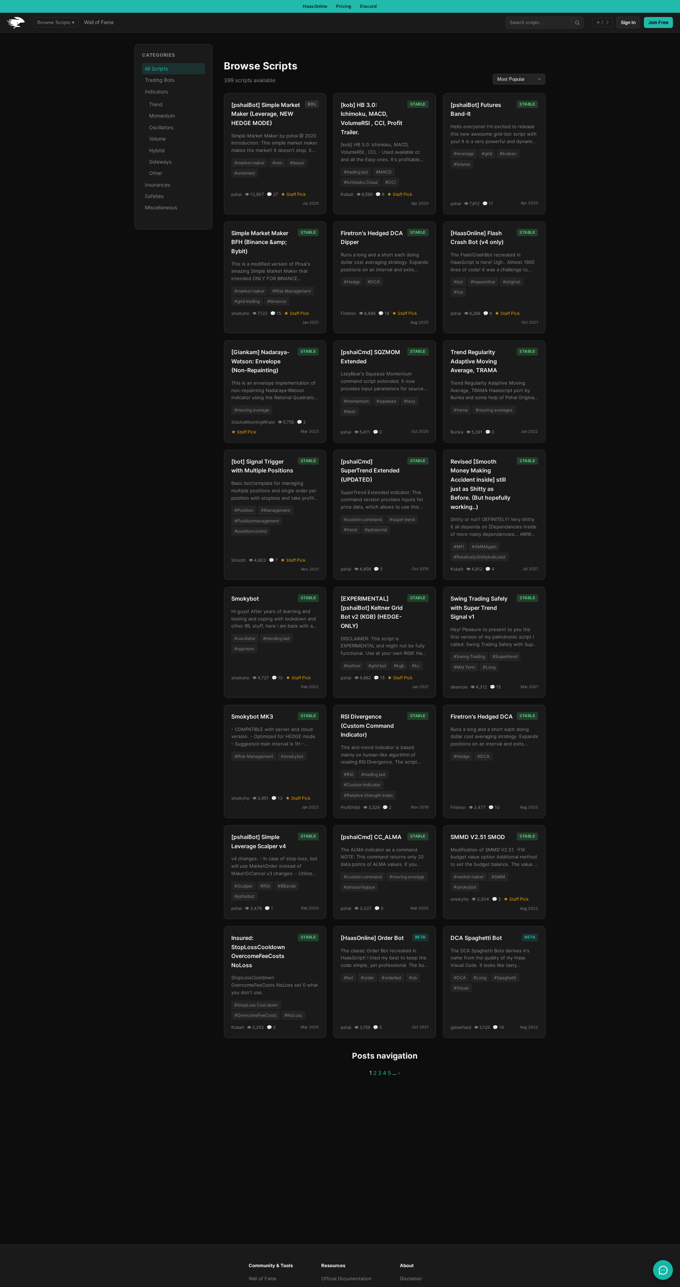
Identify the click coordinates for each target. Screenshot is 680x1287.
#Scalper (243, 886)
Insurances (157, 185)
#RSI (348, 774)
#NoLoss (293, 1015)
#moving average (251, 410)
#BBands (287, 886)
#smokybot (292, 756)
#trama (461, 410)
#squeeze (386, 401)
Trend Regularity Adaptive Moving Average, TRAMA (473, 361)
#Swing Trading (469, 656)
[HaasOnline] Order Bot (372, 937)
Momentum (162, 116)
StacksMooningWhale (253, 422)
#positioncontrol (250, 531)
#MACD (384, 172)
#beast (297, 162)
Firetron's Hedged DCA (481, 716)
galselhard (460, 1027)
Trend (156, 104)
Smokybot (245, 598)
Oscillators (161, 127)
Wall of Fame (99, 22)
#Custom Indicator (362, 784)
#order (367, 977)
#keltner (352, 665)
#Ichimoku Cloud (361, 182)
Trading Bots (159, 80)
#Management (275, 510)
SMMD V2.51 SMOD (477, 836)
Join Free (658, 22)
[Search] (577, 22)
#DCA (374, 281)
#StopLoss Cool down (256, 1005)
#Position (243, 510)
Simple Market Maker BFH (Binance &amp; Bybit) (259, 242)
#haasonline (483, 281)
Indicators (156, 92)
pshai (236, 194)
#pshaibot (244, 896)
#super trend (402, 519)
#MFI (459, 546)
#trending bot (276, 638)
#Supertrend (505, 656)
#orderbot (391, 977)
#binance (276, 301)
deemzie (459, 687)
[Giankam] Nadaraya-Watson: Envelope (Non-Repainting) (260, 361)
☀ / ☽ (602, 22)
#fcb (458, 292)
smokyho (240, 313)
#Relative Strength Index (368, 795)
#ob (413, 977)
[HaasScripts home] (16, 22)
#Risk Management (291, 291)
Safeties (154, 196)
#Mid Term (464, 667)
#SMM (498, 876)
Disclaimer (411, 1278)
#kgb (399, 665)
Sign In (628, 22)
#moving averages (494, 410)
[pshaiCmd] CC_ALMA (371, 836)
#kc (416, 665)
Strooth (238, 560)
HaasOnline (315, 6)
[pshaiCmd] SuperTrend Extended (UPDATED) (370, 470)
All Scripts (156, 69)
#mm (277, 162)
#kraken (508, 153)
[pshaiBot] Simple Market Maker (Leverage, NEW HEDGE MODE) (265, 113)
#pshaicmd (376, 529)
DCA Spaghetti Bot (476, 937)
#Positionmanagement (256, 520)
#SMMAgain (484, 546)
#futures (462, 164)
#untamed (244, 173)
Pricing (344, 6)
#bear (350, 411)
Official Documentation (346, 1278)
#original (511, 281)
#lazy (409, 401)
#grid (487, 153)
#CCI (390, 182)
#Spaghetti (505, 977)
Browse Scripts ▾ (55, 22)
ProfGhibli (350, 807)
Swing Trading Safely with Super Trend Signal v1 (479, 607)
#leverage (464, 153)
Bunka (456, 432)
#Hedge (352, 281)
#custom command (363, 519)
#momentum (356, 401)
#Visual (461, 988)
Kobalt (347, 194)
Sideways (160, 162)
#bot (458, 281)
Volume (157, 139)
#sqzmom (244, 648)
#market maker (249, 162)
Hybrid (157, 150)
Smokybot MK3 (252, 716)
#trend (350, 529)
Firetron (348, 313)
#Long (489, 667)
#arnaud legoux (359, 887)
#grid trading (247, 301)
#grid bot (377, 665)
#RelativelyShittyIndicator (479, 557)
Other (155, 173)
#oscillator (244, 638)
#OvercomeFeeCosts (255, 1015)
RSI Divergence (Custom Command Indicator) (367, 725)
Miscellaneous (161, 207)
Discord (368, 6)
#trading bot (356, 172)
